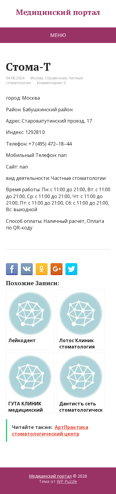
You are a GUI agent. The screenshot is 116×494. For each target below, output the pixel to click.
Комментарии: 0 (51, 82)
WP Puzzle (67, 481)
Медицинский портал (58, 12)
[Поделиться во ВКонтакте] (27, 269)
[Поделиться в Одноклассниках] (42, 269)
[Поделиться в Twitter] (71, 269)
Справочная (56, 78)
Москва (36, 78)
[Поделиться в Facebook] (12, 269)
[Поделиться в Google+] (56, 269)
